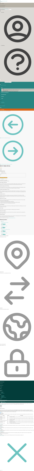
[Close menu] (0, 0)
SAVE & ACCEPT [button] (2, 435)
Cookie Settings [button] (1, 404)
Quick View (4, 227)
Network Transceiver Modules (4, 229)
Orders (2, 392)
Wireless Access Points (5, 222)
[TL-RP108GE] (13, 231)
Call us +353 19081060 (2, 105)
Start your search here (2, 9)
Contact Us (2, 396)
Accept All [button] (4, 404)
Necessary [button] (1, 412)
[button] (1, 107)
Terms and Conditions (3, 397)
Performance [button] (1, 426)
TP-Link (2, 222)
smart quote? (3, 109)
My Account (2, 12)
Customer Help (3, 45)
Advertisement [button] (1, 431)
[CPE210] (13, 221)
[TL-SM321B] (13, 228)
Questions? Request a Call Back (3, 177)
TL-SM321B (2, 230)
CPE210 (2, 223)
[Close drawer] (0, 2)
